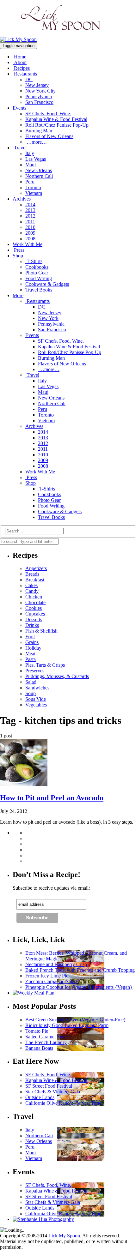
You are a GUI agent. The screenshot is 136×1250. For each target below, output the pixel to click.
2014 (30, 204)
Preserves (34, 670)
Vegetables (36, 704)
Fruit (30, 636)
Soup (30, 693)
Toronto (33, 187)
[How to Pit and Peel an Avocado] (23, 784)
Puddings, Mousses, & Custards (57, 676)
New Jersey (37, 85)
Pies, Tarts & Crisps (45, 665)
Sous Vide (35, 699)
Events (19, 108)
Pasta (30, 659)
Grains (32, 642)
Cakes (31, 585)
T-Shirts (33, 261)
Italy (29, 153)
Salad (30, 682)
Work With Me (27, 244)
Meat (30, 653)
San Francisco (39, 102)
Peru (29, 181)
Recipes (21, 68)
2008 (30, 238)
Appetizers (36, 568)
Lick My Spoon (64, 1235)
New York (48, 318)
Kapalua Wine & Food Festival (56, 119)
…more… (36, 142)
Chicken (33, 596)
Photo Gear (36, 272)
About (20, 62)
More (18, 295)
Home (19, 56)
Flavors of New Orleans (49, 136)
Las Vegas (35, 159)
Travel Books (38, 289)
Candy (32, 591)
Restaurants (25, 73)
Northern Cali (39, 176)
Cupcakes (35, 613)
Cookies (33, 608)
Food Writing (38, 278)
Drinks (32, 625)
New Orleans (38, 170)
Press (18, 250)
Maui (30, 164)
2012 (30, 216)
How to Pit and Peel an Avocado (51, 798)
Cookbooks (36, 267)
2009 (30, 233)
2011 (30, 221)
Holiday (33, 648)
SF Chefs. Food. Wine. (48, 113)
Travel (20, 147)
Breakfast (34, 579)
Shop (18, 255)
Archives (22, 198)
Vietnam (33, 193)
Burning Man (38, 130)
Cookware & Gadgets (47, 284)
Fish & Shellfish (41, 631)
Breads (32, 574)
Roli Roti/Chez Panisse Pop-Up (57, 125)
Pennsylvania (38, 96)
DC (29, 79)
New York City (40, 90)
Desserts (33, 619)
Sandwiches (37, 687)
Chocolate (35, 602)
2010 (30, 227)
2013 (30, 210)
